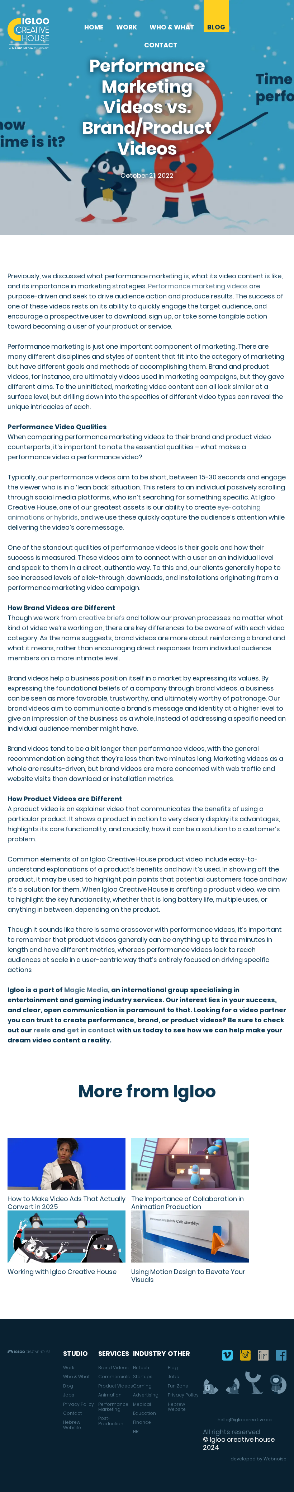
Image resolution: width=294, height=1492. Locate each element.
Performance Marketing (113, 1407)
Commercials (114, 1376)
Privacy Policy (78, 1404)
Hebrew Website (72, 1425)
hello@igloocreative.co (245, 1419)
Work (126, 27)
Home (94, 27)
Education (144, 1413)
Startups (142, 1376)
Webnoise (275, 1459)
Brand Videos (113, 1367)
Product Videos (115, 1386)
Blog (216, 27)
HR (135, 1431)
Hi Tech (141, 1367)
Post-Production (110, 1421)
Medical (142, 1404)
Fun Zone (178, 1386)
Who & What (172, 27)
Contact (160, 45)
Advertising (145, 1395)
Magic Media (86, 989)
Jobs (68, 1395)
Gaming (142, 1386)
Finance (142, 1422)
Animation (110, 1395)
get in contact (91, 1030)
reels (42, 1030)
